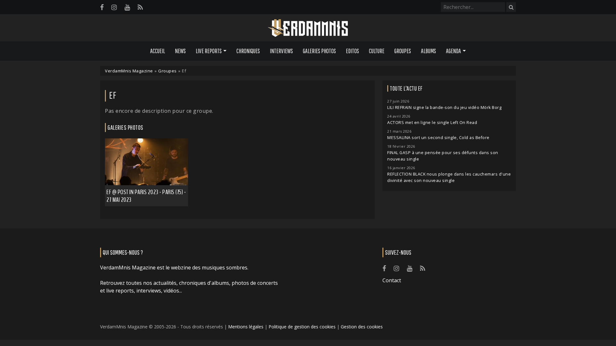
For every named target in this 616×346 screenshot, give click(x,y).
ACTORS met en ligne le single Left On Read (432, 122)
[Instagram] (114, 7)
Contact (391, 280)
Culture (376, 50)
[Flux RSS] (140, 7)
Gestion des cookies (362, 327)
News (180, 50)
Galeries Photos (319, 50)
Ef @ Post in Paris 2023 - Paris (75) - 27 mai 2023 (146, 196)
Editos (352, 50)
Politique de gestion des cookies (302, 327)
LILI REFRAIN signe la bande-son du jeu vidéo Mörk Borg (444, 107)
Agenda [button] (453, 50)
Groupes (402, 50)
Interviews (281, 50)
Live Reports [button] (209, 50)
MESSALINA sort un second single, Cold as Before (438, 137)
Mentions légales (245, 327)
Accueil (157, 50)
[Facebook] (102, 7)
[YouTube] (127, 7)
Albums (428, 50)
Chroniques (248, 50)
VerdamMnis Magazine (129, 71)
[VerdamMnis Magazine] (308, 28)
